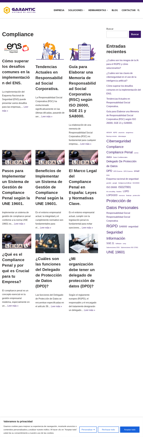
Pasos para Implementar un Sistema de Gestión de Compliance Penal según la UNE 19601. (16, 187)
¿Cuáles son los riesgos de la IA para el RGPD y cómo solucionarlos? (122, 64)
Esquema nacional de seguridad (122, 179)
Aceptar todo (129, 429)
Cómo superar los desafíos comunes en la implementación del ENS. (16, 72)
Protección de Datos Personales (122, 204)
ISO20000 (136, 183)
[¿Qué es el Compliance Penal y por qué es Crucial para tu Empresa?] (16, 241)
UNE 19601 (115, 252)
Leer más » (46, 116)
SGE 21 (110, 243)
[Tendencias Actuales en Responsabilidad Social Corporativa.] (50, 51)
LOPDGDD (112, 195)
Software (118, 243)
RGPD (112, 226)
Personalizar (87, 429)
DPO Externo (128, 171)
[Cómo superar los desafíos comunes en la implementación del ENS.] (16, 48)
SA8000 (123, 226)
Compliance (115, 147)
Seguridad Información (115, 235)
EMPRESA (59, 10)
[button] (83, 10)
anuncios (121, 132)
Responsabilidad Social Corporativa (118, 219)
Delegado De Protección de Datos (121, 164)
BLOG (115, 10)
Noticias (129, 195)
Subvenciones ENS (113, 247)
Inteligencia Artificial (124, 183)
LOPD (126, 191)
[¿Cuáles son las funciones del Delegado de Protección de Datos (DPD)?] (50, 243)
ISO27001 (124, 187)
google (115, 183)
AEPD (115, 132)
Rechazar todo (108, 429)
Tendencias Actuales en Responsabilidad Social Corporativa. (48, 78)
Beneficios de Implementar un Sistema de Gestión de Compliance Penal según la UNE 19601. (49, 187)
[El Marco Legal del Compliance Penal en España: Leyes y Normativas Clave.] (83, 157)
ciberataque (122, 136)
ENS (107, 175)
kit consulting (110, 191)
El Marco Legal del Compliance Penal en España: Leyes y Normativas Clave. (83, 187)
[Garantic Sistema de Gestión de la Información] (19, 10)
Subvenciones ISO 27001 (129, 247)
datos (109, 157)
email (136, 171)
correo (136, 153)
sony (124, 243)
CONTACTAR (128, 10)
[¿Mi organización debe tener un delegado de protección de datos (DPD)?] (83, 243)
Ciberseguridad (118, 141)
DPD (109, 170)
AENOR (109, 132)
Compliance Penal (119, 152)
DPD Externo (117, 171)
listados (119, 191)
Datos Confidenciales (120, 157)
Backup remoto (111, 136)
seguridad (133, 226)
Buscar (109, 29)
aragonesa (129, 132)
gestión (108, 183)
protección (136, 195)
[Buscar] (138, 10)
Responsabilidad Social (118, 213)
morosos (122, 195)
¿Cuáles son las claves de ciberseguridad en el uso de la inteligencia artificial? (121, 77)
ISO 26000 (111, 187)
